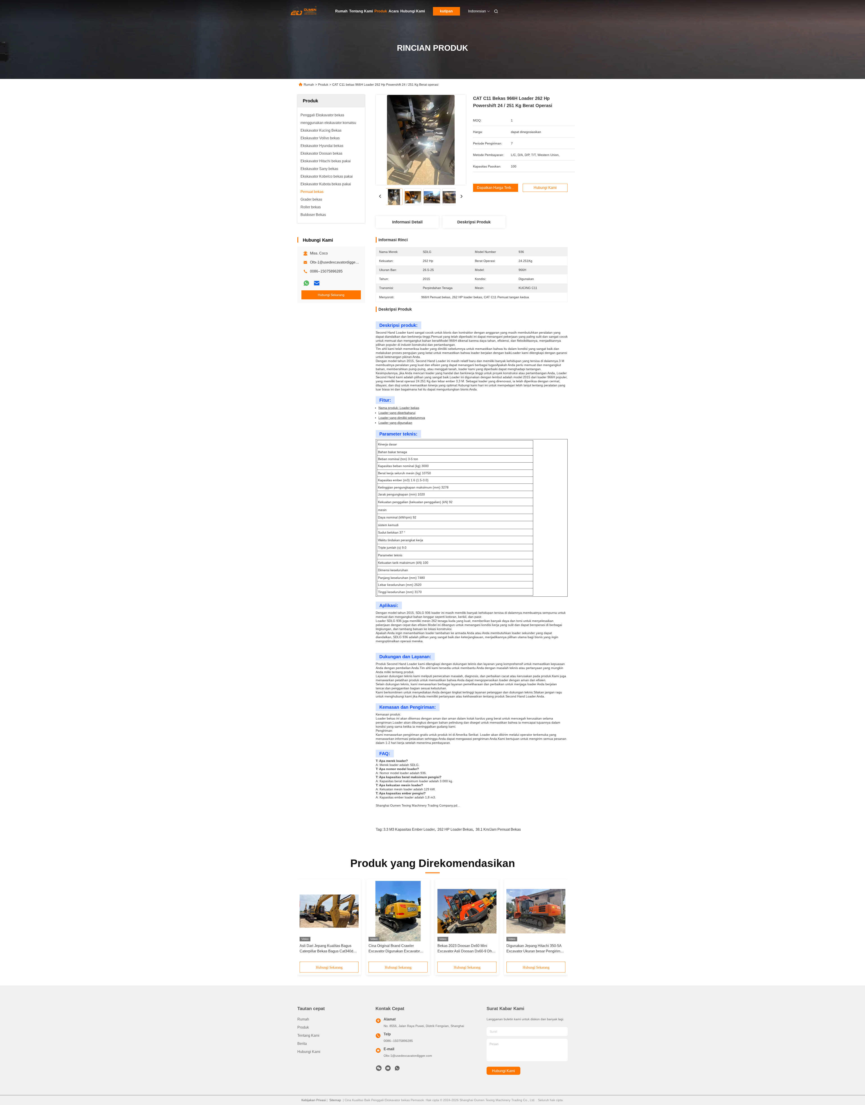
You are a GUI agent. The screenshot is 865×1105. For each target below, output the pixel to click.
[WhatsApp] (306, 283)
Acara (394, 11)
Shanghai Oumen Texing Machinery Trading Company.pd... (418, 805)
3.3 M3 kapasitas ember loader (409, 829)
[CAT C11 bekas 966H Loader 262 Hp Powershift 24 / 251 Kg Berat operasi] (421, 140)
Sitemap (335, 1100)
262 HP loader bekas (455, 829)
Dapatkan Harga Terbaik (496, 188)
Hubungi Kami (412, 11)
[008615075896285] (397, 1069)
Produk (380, 11)
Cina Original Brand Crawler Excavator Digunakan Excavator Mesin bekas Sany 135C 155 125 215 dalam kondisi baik (395, 949)
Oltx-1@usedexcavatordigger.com (337, 262)
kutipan (446, 11)
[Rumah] (303, 11)
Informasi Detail (407, 222)
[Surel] (316, 283)
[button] (305, 922)
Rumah (341, 11)
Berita (302, 1043)
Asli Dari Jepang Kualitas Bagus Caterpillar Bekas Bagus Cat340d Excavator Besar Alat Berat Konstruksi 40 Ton (326, 949)
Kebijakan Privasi (313, 1100)
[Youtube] (388, 1069)
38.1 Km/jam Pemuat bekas (498, 829)
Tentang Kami (361, 11)
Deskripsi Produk (474, 222)
